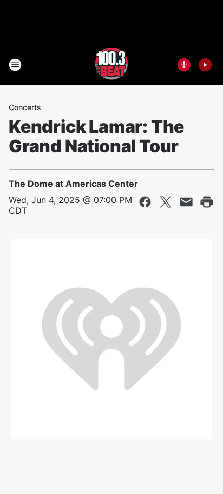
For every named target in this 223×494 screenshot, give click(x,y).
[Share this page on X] (165, 201)
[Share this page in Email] (186, 201)
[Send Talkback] (184, 64)
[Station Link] (111, 65)
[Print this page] (206, 201)
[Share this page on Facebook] (145, 201)
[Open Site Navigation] (15, 64)
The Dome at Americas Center (73, 183)
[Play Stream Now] (205, 64)
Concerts (25, 107)
